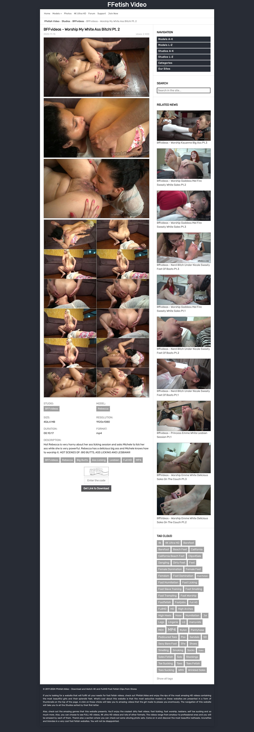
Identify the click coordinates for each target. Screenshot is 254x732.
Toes (179, 663)
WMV (181, 670)
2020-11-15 (49, 34)
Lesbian (114, 460)
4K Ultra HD (172, 542)
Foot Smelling (194, 589)
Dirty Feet (179, 562)
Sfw (183, 643)
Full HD (127, 460)
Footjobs (180, 602)
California (197, 549)
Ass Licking (99, 460)
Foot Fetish (202, 576)
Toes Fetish (193, 663)
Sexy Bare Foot (167, 643)
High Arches (185, 608)
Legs (161, 622)
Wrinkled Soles (196, 670)
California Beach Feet (171, 556)
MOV (161, 630)
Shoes (193, 643)
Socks (190, 650)
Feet (192, 562)
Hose (178, 615)
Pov (183, 637)
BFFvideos (51, 408)
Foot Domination (183, 575)
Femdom (163, 575)
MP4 (138, 460)
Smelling (163, 650)
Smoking (178, 650)
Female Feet (193, 569)
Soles (201, 650)
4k (159, 542)
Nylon (183, 630)
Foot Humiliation (168, 582)
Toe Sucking (165, 663)
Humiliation (192, 615)
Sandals (194, 637)
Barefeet (188, 542)
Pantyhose (197, 630)
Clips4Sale (194, 556)
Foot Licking (189, 582)
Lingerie (173, 622)
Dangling (163, 562)
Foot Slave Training (170, 589)
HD (172, 608)
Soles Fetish (165, 656)
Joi (205, 615)
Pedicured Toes (167, 637)
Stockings (192, 656)
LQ (183, 622)
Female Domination (170, 569)
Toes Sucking (166, 670)
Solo (179, 656)
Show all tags (165, 678)
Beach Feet (180, 549)
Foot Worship (189, 595)
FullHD (162, 608)
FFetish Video (127, 4)
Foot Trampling (167, 595)
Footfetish (164, 602)
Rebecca (103, 408)
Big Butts (82, 460)
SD (205, 637)
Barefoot (163, 549)
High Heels (164, 615)
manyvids (195, 622)
